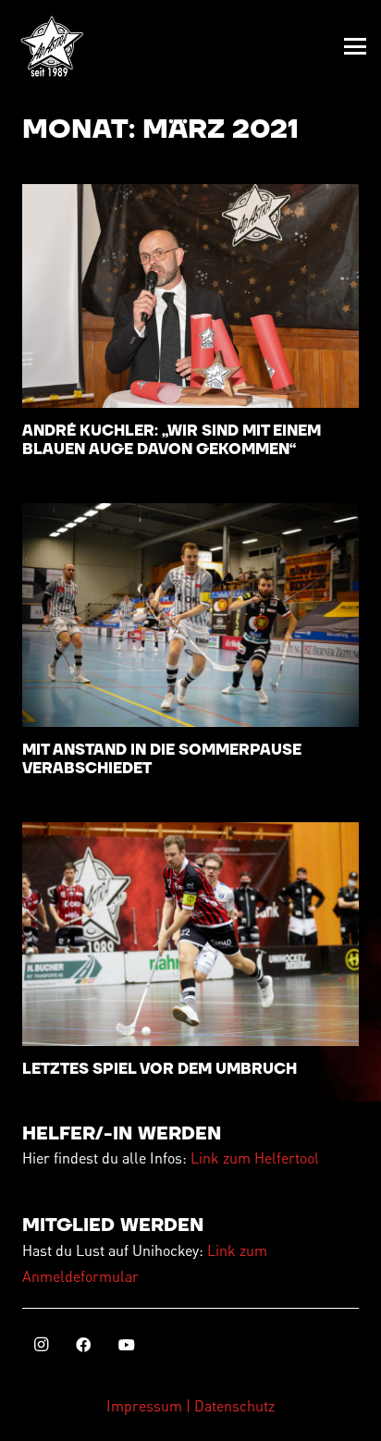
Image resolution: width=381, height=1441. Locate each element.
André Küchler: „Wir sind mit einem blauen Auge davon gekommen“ (171, 440)
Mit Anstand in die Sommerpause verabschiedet (161, 759)
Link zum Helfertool (254, 1157)
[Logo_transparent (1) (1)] (52, 46)
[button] (355, 46)
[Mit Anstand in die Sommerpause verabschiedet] (190, 615)
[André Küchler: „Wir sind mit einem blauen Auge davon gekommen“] (190, 296)
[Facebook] (83, 1344)
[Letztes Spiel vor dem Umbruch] (190, 934)
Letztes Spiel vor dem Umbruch (159, 1069)
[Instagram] (40, 1344)
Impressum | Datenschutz (190, 1405)
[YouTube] (126, 1344)
